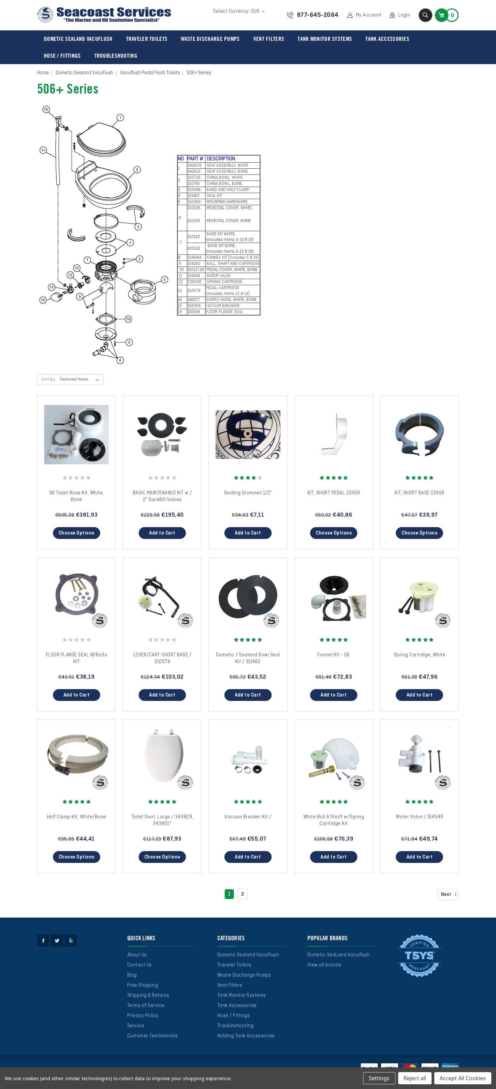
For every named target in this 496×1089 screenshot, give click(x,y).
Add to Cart (162, 533)
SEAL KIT (213, 196)
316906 (194, 306)
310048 (194, 190)
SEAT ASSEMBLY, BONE (227, 171)
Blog (132, 975)
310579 (193, 291)
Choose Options (76, 533)
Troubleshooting (116, 55)
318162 (194, 264)
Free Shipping (142, 985)
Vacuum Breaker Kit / (247, 817)
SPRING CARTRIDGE (224, 282)
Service (135, 1026)
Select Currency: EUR (237, 11)
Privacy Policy (143, 1016)
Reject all (415, 1078)
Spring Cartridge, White (420, 655)
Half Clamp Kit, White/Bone (76, 817)
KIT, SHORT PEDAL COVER (333, 493)
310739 (194, 178)
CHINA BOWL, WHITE (224, 178)
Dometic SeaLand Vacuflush (338, 955)
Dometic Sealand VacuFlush (78, 38)
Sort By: (48, 379)
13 (180, 291)
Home (43, 73)
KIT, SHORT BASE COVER (419, 493)
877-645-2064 (318, 15)
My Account (369, 15)
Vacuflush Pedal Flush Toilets (150, 73)
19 (180, 312)
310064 (193, 202)
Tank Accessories (387, 38)
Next (446, 894)
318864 (194, 258)
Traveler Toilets (147, 38)
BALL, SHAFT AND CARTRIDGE (232, 264)
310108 (193, 208)
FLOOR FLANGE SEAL (224, 312)
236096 (194, 282)
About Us (137, 955)
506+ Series (199, 73)
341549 (193, 312)
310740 (194, 184)
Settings (379, 1078)
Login (404, 15)
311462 (194, 196)
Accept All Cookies (463, 1078)
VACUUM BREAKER (222, 306)
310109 (194, 221)
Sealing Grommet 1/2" (248, 493)
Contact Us (139, 965)
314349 (194, 276)
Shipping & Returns (148, 995)
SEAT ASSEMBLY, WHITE (227, 165)
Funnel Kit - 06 (334, 655)
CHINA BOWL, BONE (223, 184)
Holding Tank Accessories (246, 1036)
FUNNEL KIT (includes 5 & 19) (232, 258)
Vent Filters (268, 38)
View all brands (324, 965)
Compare (74, 441)
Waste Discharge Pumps (210, 38)
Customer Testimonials (152, 1036)
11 (180, 276)
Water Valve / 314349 (419, 817)
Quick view (76, 428)
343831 (194, 171)
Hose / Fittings (62, 55)
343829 (194, 165)
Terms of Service (146, 1006)
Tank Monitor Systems (325, 38)
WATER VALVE (218, 276)
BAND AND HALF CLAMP (227, 190)
